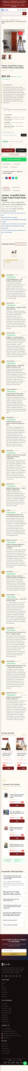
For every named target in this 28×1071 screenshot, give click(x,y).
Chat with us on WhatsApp (18, 860)
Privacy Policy (4, 1044)
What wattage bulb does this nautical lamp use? (14, 899)
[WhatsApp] (16, 178)
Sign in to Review (21, 244)
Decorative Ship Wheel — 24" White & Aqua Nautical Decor (17, 812)
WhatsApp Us (6, 1037)
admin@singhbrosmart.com (9, 1031)
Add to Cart (9, 150)
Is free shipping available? (14, 925)
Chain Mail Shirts (5, 1021)
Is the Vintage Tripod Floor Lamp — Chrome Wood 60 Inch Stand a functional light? (14, 877)
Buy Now (22, 150)
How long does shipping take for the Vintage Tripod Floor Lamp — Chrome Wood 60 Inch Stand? (14, 914)
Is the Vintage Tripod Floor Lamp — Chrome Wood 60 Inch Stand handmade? (14, 906)
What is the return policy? (14, 920)
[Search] (24, 13)
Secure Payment (5, 1053)
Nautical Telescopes (6, 1012)
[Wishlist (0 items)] (20, 10)
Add (17, 805)
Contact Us (4, 989)
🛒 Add (8, 768)
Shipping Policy (5, 1048)
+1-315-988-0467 (7, 1028)
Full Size (23, 51)
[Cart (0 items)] (23, 10)
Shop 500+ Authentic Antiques (18, 2)
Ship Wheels (4, 1015)
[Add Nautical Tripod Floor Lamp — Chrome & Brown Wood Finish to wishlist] (13, 739)
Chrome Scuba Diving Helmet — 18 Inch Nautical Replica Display (17, 796)
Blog (2, 985)
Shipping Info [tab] (6, 190)
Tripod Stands (4, 1017)
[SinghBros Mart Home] (9, 10)
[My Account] (18, 10)
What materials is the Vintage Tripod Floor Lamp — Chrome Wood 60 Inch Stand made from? (14, 893)
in (16, 976)
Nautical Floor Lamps (6, 1008)
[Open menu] (25, 10)
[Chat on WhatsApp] (25, 1063)
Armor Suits (4, 1003)
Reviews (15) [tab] (16, 190)
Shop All (3, 983)
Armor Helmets (4, 1006)
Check (24, 135)
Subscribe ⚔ (14, 954)
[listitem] (4, 57)
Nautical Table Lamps (6, 1010)
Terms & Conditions (6, 1051)
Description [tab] (6, 187)
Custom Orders (5, 992)
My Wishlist (4, 996)
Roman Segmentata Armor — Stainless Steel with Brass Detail (17, 829)
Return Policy (4, 1046)
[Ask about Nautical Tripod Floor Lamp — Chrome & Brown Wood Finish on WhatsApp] (13, 747)
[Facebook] (6, 178)
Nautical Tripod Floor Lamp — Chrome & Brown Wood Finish (7, 754)
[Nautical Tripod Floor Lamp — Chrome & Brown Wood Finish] (8, 743)
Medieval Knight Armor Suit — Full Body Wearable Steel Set (17, 845)
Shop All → (5, 789)
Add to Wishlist (15, 154)
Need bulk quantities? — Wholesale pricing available (13, 172)
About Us (3, 987)
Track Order (4, 994)
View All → (24, 735)
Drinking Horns (4, 1019)
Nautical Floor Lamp (7, 63)
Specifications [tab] (16, 187)
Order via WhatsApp (15, 159)
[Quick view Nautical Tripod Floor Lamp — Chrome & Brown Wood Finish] (13, 743)
